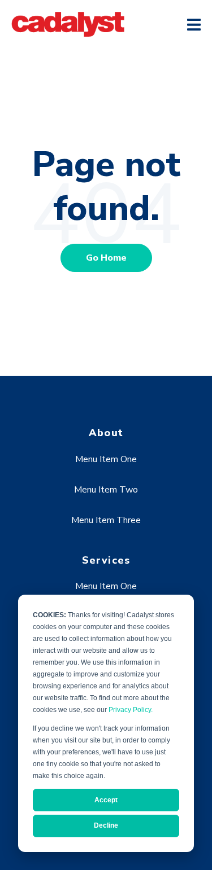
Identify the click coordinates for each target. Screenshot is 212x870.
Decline (106, 825)
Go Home (106, 258)
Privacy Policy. (131, 710)
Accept (106, 800)
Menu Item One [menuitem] (106, 459)
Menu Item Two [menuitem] (106, 490)
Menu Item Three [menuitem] (106, 520)
